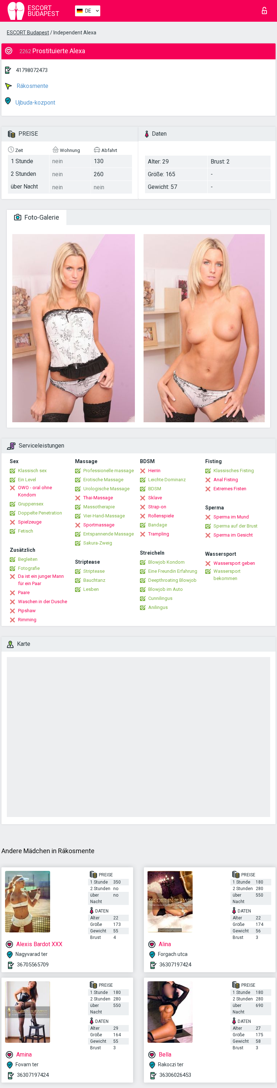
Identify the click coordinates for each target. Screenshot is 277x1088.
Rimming (27, 619)
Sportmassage (98, 525)
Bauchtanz (94, 580)
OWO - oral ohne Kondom (35, 491)
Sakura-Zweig (97, 543)
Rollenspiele (161, 515)
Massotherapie (99, 506)
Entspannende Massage (108, 534)
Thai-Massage (98, 497)
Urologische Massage (106, 488)
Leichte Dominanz (167, 479)
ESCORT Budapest (28, 32)
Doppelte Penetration (40, 513)
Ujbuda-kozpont (34, 102)
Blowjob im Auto (165, 589)
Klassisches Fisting (234, 470)
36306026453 (175, 1075)
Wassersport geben (234, 563)
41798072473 (32, 70)
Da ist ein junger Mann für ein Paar (41, 579)
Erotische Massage (103, 479)
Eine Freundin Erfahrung (172, 571)
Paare (24, 592)
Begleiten (28, 559)
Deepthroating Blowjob (172, 580)
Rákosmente (31, 85)
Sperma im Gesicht (233, 535)
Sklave (155, 497)
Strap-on (157, 506)
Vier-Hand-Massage (104, 515)
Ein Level (27, 479)
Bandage (157, 525)
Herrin (154, 470)
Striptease (94, 571)
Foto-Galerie (41, 217)
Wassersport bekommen (227, 574)
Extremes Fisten (230, 488)
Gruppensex (30, 504)
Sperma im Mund (231, 517)
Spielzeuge (29, 522)
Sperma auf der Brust (236, 526)
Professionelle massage (108, 470)
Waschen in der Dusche (42, 601)
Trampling (158, 534)
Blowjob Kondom (166, 562)
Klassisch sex (32, 470)
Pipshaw (27, 610)
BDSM (154, 488)
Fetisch (25, 531)
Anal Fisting (226, 479)
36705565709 (33, 964)
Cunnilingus (160, 598)
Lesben (91, 589)
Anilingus (158, 607)
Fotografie (29, 568)
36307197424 (175, 964)
